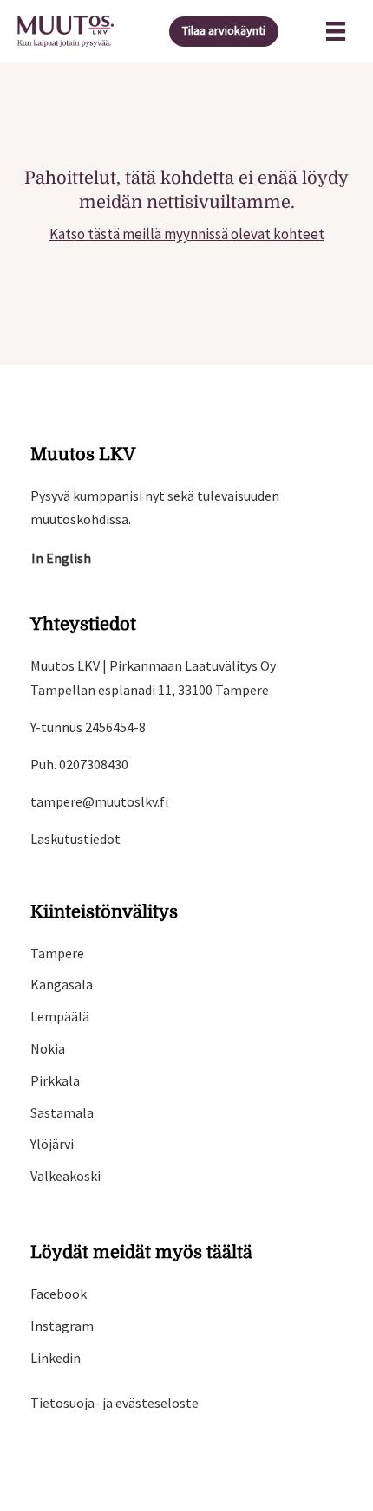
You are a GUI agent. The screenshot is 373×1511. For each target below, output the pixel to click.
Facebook (58, 1293)
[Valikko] (335, 31)
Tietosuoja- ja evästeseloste (114, 1402)
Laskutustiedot (75, 838)
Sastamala (62, 1112)
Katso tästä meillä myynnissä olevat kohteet (186, 233)
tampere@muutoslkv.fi (99, 801)
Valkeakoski (65, 1175)
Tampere (57, 953)
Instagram (62, 1325)
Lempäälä (59, 1016)
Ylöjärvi (52, 1143)
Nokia (47, 1048)
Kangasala (61, 984)
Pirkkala (55, 1080)
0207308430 (93, 764)
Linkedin (55, 1357)
